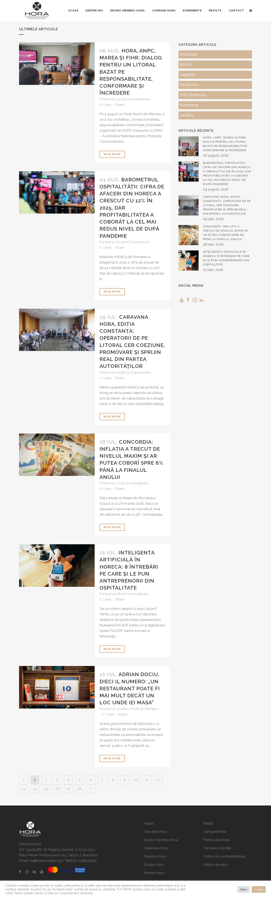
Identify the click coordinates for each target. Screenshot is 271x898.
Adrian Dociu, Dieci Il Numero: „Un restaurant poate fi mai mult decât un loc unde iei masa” (130, 688)
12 (158, 780)
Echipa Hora (153, 865)
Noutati (185, 64)
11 (147, 780)
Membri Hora (154, 873)
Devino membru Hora (161, 840)
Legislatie (187, 75)
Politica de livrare (216, 840)
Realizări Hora (155, 856)
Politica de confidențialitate (224, 856)
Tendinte (186, 115)
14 (35, 788)
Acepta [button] (258, 889)
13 (23, 788)
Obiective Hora (155, 848)
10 (136, 780)
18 (80, 788)
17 (68, 788)
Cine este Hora (155, 832)
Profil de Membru (144, 709)
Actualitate (139, 483)
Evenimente (140, 99)
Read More (112, 154)
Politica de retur (215, 865)
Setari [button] (243, 889)
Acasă (149, 823)
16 (57, 788)
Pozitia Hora (189, 85)
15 (46, 788)
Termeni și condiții (217, 848)
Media (208, 823)
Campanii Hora (214, 832)
